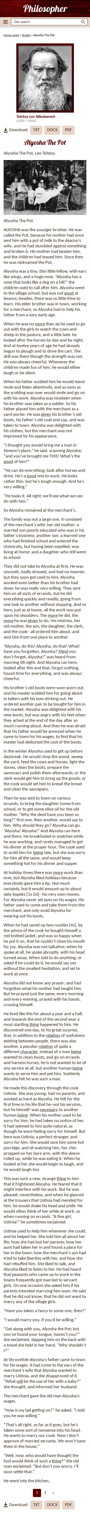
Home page (11, 35)
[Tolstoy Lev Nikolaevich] (45, 9)
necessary (49, 1110)
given (46, 414)
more (40, 324)
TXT (36, 130)
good (69, 293)
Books (26, 35)
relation (53, 1036)
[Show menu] (5, 21)
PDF (68, 130)
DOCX (52, 130)
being (38, 853)
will (20, 1381)
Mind (63, 652)
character (28, 1052)
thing (34, 1025)
